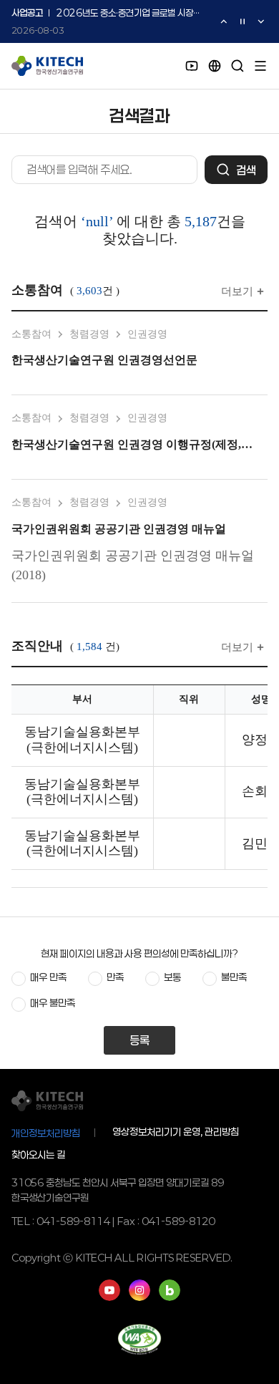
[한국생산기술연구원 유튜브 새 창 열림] (192, 66)
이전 (223, 21)
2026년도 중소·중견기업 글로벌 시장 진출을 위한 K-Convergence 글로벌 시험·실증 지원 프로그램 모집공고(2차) (129, 13)
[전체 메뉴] (260, 66)
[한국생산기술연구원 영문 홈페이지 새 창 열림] (214, 66)
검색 (246, 170)
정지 (242, 21)
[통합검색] (237, 66)
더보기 (237, 291)
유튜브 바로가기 (109, 1290)
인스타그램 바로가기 (139, 1290)
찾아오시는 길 (38, 1154)
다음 (261, 21)
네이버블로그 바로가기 (169, 1290)
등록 (139, 1040)
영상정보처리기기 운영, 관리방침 (175, 1132)
